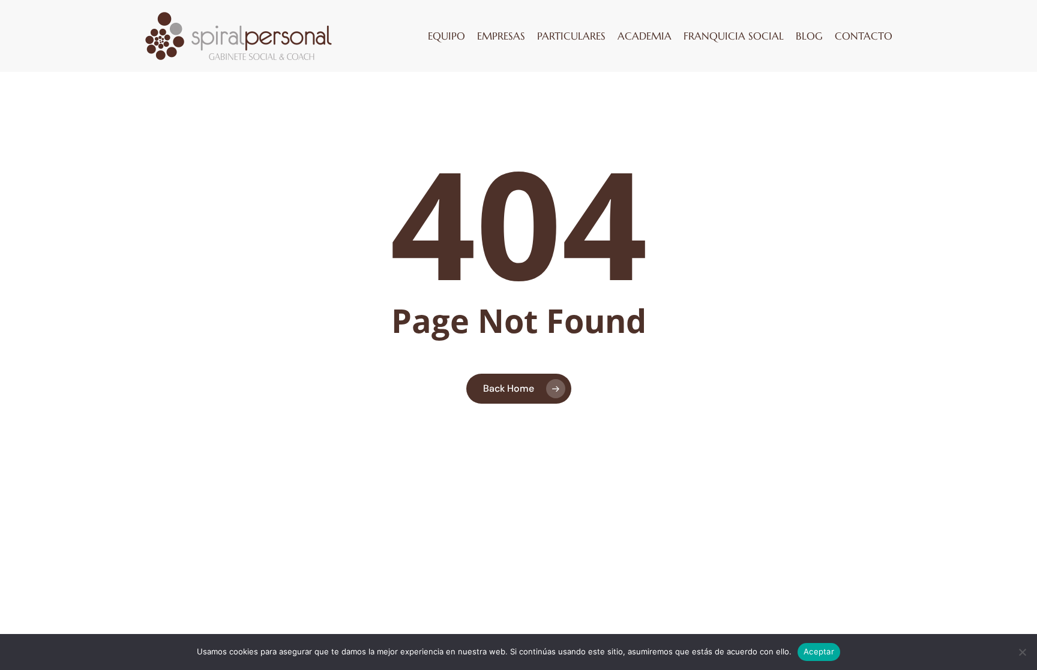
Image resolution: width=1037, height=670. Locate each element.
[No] (1022, 652)
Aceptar (819, 651)
